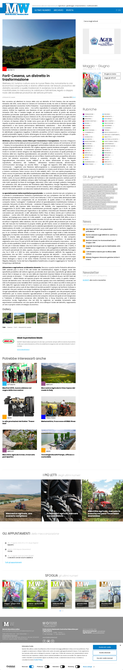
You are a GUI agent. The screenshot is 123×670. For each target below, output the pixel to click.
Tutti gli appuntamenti (13, 562)
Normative (88, 137)
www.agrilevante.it (98, 633)
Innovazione (108, 123)
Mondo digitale (90, 121)
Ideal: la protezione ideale (29, 338)
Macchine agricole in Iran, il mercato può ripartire (18, 455)
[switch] (47, 666)
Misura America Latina (106, 198)
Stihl (89, 204)
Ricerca (107, 150)
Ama (96, 184)
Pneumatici (106, 200)
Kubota (94, 191)
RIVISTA (69, 10)
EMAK (92, 189)
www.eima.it (101, 631)
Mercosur (92, 195)
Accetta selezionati (104, 652)
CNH (115, 184)
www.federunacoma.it (50, 637)
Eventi (106, 157)
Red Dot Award (112, 202)
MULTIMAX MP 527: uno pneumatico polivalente (99, 230)
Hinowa (106, 189)
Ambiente (88, 148)
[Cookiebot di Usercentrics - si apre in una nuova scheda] (11, 666)
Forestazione (99, 189)
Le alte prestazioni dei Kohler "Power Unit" (18, 422)
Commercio (89, 132)
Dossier (87, 126)
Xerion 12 (106, 208)
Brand (87, 123)
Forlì (15, 327)
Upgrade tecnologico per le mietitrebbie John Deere (103, 247)
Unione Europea (111, 206)
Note (86, 160)
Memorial (88, 119)
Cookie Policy (38, 660)
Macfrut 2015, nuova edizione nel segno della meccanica (16, 389)
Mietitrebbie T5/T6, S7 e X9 (90, 198)
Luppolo (93, 193)
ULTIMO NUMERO (43, 10)
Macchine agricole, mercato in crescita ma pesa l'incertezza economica (104, 513)
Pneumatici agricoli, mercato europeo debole (62, 514)
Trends (106, 130)
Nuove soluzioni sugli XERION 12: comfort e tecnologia (101, 236)
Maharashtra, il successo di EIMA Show (58, 421)
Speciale (107, 155)
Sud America (96, 204)
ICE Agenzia (113, 189)
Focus (106, 160)
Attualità (107, 164)
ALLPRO (91, 184)
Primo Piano (89, 164)
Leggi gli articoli (110, 78)
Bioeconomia (89, 130)
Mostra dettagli (87, 666)
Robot (85, 204)
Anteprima (108, 126)
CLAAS (111, 184)
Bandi (87, 128)
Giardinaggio (90, 162)
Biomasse (107, 153)
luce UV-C (86, 193)
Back (74, 97)
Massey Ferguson (111, 193)
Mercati (88, 153)
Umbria (103, 206)
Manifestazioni (109, 146)
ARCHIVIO (58, 10)
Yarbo (112, 208)
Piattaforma (97, 200)
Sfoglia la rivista (110, 74)
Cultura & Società (111, 139)
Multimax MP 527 (88, 200)
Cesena (9, 327)
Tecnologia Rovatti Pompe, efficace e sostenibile (57, 455)
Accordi (85, 184)
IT (116, 10)
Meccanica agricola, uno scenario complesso (19, 514)
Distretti (88, 150)
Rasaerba (104, 202)
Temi (86, 135)
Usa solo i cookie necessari (105, 658)
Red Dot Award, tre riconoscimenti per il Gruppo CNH (101, 241)
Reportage (88, 155)
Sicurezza (88, 139)
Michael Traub (101, 195)
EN (119, 10)
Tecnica (107, 148)
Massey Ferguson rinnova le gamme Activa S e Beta (103, 258)
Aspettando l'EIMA (110, 141)
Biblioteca (88, 116)
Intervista (108, 116)
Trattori (103, 204)
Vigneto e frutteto (97, 208)
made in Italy (101, 193)
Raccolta (97, 202)
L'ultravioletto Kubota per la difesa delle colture (101, 253)
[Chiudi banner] (120, 645)
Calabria (105, 184)
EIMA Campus (108, 121)
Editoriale (108, 119)
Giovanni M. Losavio (25, 327)
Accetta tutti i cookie (105, 647)
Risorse (107, 114)
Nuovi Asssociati (110, 132)
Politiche (88, 144)
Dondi (111, 187)
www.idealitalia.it (23, 349)
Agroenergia (109, 144)
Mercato (107, 162)
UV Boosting (87, 208)
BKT (100, 184)
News (87, 157)
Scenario (107, 128)
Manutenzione (90, 141)
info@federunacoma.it (9, 636)
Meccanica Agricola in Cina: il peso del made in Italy (58, 389)
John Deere (86, 191)
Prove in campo (88, 202)
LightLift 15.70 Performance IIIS (105, 191)
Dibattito (107, 137)
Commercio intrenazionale (100, 187)
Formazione (89, 114)
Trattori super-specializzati (91, 206)
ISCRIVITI (86, 280)
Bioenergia (88, 146)
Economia (86, 189)
